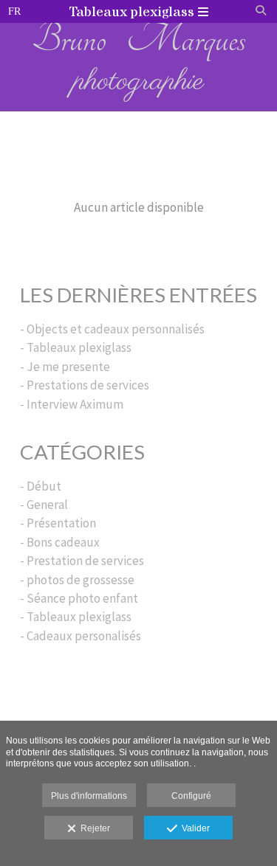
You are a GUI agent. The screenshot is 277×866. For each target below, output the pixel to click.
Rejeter (93, 828)
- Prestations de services (84, 385)
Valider (193, 828)
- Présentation (58, 523)
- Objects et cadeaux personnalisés (112, 329)
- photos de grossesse (77, 580)
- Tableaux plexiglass (75, 347)
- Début (40, 486)
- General (44, 504)
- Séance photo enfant (79, 598)
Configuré (191, 796)
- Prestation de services (82, 560)
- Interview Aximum (71, 404)
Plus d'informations (89, 796)
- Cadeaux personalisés (80, 636)
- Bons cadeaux (60, 542)
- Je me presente (65, 366)
